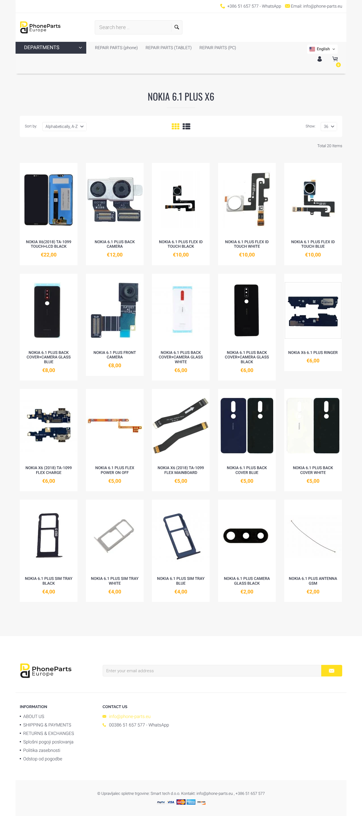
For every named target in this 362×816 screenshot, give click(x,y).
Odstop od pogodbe (42, 758)
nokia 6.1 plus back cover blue (247, 470)
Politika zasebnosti (41, 750)
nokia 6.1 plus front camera (115, 355)
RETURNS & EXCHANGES (48, 733)
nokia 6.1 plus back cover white (313, 470)
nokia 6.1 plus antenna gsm (313, 581)
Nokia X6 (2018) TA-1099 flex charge (48, 470)
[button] (322, 49)
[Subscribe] (331, 670)
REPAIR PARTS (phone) (116, 47)
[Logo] (40, 27)
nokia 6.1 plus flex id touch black (180, 244)
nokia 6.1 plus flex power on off (114, 470)
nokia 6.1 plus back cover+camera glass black (247, 358)
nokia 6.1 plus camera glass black (247, 581)
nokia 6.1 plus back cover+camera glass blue (49, 358)
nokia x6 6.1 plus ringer (313, 353)
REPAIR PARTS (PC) (217, 47)
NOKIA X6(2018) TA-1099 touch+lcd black (49, 244)
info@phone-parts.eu (322, 6)
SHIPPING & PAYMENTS (47, 725)
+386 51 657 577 (242, 6)
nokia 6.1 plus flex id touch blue (313, 244)
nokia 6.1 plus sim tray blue (180, 581)
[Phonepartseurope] (46, 670)
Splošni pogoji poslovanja (48, 742)
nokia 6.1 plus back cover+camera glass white (181, 358)
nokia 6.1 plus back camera (115, 244)
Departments (41, 48)
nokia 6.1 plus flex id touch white (247, 244)
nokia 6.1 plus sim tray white (115, 581)
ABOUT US (33, 716)
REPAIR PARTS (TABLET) (168, 47)
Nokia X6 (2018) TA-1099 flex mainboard (181, 470)
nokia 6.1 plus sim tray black (48, 581)
